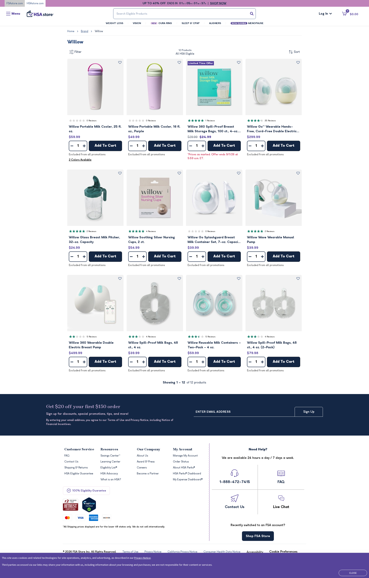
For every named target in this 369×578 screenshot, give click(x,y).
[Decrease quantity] (72, 146)
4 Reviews (151, 231)
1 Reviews (210, 120)
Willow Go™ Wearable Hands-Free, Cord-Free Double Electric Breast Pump (272, 129)
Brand (84, 31)
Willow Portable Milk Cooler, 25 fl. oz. (95, 129)
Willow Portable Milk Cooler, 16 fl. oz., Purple (154, 129)
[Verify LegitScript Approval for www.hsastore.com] (89, 504)
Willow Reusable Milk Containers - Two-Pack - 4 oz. (214, 345)
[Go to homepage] (40, 13)
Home (70, 31)
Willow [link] (99, 31)
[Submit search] (251, 13)
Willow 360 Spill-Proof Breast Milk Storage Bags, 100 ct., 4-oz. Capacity (213, 129)
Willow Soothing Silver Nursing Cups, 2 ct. (151, 240)
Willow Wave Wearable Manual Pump (270, 240)
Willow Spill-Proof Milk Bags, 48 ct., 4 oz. (153, 345)
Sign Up (308, 411)
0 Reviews (91, 120)
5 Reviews (92, 336)
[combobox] (184, 13)
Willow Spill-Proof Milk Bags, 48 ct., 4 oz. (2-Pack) (272, 345)
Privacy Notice (142, 558)
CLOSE (353, 573)
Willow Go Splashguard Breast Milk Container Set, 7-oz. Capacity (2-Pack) (214, 240)
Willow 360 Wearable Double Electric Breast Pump (91, 345)
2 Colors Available (80, 159)
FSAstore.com (15, 3)
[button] (95, 87)
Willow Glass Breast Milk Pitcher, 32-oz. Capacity (94, 240)
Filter (78, 52)
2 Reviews (91, 231)
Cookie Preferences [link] (283, 551)
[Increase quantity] (84, 146)
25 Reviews (270, 120)
